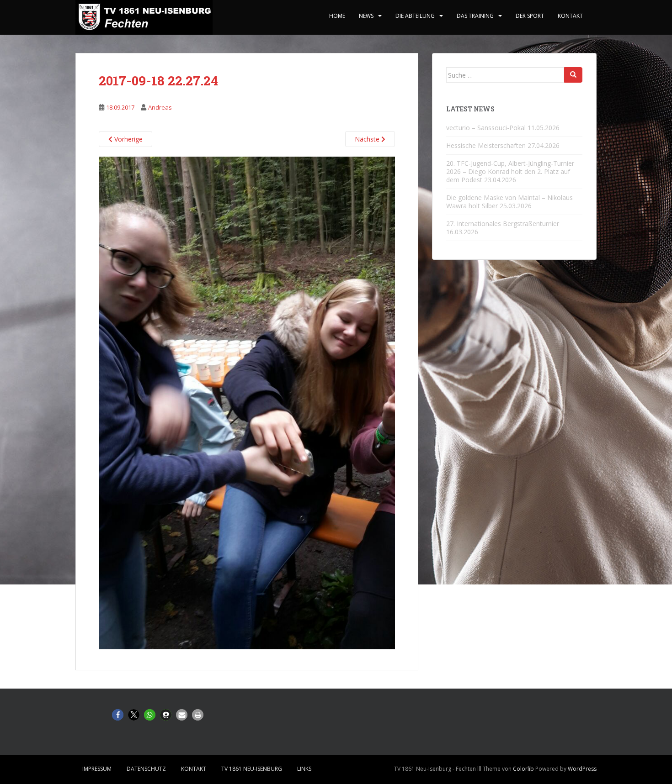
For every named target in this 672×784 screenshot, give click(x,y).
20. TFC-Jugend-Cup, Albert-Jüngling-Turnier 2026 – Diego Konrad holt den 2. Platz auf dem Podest (510, 171)
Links (304, 769)
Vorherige (127, 139)
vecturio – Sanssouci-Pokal (486, 127)
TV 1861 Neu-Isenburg (251, 769)
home (337, 16)
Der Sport (530, 16)
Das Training (475, 16)
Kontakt (570, 16)
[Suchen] (573, 75)
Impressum (97, 769)
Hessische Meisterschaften (486, 145)
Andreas (160, 107)
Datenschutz (146, 769)
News (366, 16)
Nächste (368, 139)
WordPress (582, 769)
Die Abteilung (415, 16)
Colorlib (523, 769)
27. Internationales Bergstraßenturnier (502, 223)
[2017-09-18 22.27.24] (247, 402)
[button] (117, 715)
